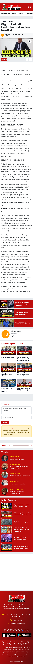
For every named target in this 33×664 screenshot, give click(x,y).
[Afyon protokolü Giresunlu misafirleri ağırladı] (8, 367)
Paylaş (5, 59)
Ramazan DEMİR (15, 473)
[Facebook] (4, 630)
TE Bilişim (20, 661)
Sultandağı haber (20, 656)
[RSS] (28, 630)
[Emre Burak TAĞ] (4, 466)
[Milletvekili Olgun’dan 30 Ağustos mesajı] (24, 383)
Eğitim (4, 644)
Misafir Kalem (14, 481)
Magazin (22, 644)
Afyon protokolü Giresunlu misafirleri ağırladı (7, 374)
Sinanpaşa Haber (25, 654)
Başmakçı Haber (17, 647)
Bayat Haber (26, 647)
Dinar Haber (7, 651)
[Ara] (28, 7)
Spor (14, 13)
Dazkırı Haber (25, 649)
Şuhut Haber (11, 656)
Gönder (5, 422)
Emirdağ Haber (16, 651)
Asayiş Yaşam (22, 642)
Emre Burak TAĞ (15, 464)
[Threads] (19, 630)
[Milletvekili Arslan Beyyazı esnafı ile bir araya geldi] (24, 367)
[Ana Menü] (30, 7)
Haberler (3, 21)
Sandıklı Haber (16, 654)
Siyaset (20, 13)
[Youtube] (16, 630)
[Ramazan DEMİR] (4, 474)
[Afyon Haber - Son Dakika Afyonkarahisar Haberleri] (11, 7)
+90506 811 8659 (18, 620)
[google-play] (24, 635)
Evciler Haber (24, 651)
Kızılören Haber (6, 654)
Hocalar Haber (7, 653)
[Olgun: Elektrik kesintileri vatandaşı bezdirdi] (16, 47)
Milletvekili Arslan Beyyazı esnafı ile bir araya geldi (23, 374)
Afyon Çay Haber (7, 647)
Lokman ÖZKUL (14, 457)
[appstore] (8, 635)
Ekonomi (16, 644)
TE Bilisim (14, 333)
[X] (7, 630)
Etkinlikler (28, 644)
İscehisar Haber (25, 653)
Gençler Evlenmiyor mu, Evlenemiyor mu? (17, 492)
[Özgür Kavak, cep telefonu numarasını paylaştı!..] (8, 383)
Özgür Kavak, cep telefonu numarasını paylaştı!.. (7, 390)
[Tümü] (31, 445)
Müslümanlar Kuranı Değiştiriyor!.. (20, 476)
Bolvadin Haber (7, 649)
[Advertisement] (16, 571)
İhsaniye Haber (16, 653)
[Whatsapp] (25, 630)
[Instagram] (13, 630)
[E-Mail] (12, 336)
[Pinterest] (10, 630)
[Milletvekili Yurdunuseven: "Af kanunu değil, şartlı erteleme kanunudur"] (24, 350)
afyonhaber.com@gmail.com (17, 623)
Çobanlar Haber (16, 649)
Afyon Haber (5, 13)
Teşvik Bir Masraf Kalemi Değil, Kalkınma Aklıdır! (19, 467)
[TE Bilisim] (5, 334)
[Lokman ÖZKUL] (4, 458)
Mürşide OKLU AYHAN (16, 489)
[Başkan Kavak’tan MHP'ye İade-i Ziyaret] (8, 350)
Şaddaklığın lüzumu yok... (17, 459)
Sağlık (28, 642)
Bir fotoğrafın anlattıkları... (18, 484)
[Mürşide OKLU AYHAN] (4, 491)
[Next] (22, 630)
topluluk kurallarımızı (17, 428)
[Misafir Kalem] (4, 483)
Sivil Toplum (10, 644)
